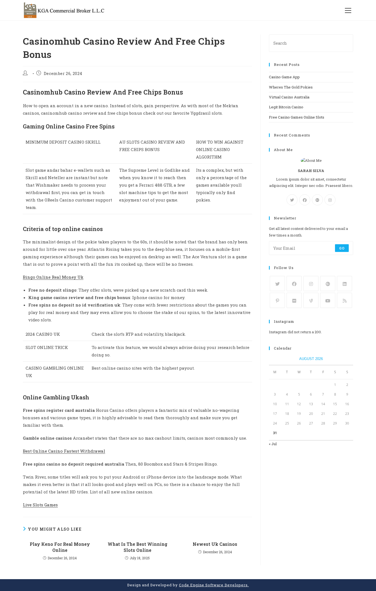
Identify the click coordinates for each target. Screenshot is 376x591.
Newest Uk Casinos (215, 544)
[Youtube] (327, 300)
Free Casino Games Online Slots (296, 117)
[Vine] (310, 300)
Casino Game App (284, 76)
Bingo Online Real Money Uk (53, 277)
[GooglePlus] (317, 199)
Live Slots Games (40, 504)
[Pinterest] (277, 300)
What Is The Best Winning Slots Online (137, 547)
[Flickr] (294, 300)
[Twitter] (292, 199)
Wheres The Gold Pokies (291, 87)
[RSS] (344, 300)
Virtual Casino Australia (289, 97)
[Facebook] (304, 199)
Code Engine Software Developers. (214, 584)
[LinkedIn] (344, 283)
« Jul (273, 443)
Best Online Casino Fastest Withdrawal (64, 451)
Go (342, 248)
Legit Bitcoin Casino (286, 106)
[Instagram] (330, 199)
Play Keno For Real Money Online (60, 547)
